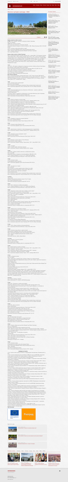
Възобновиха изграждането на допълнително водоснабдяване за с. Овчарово (54, 16)
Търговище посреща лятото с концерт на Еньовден (26, 443)
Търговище (37, 5)
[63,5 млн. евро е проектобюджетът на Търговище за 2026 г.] (27, 457)
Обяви (56, 5)
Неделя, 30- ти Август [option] (13, 1)
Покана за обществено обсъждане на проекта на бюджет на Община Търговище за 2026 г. (54, 71)
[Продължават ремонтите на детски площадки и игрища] (41, 457)
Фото (50, 5)
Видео (53, 5)
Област (41, 5)
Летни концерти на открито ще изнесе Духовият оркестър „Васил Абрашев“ (30, 435)
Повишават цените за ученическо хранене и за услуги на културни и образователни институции (54, 56)
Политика (44, 5)
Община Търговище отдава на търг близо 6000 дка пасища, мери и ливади (54, 32)
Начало (34, 5)
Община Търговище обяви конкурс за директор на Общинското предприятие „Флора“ (54, 22)
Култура (48, 5)
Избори (58, 5)
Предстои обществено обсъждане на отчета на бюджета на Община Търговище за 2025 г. (54, 87)
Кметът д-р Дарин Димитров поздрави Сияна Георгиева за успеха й (53, 50)
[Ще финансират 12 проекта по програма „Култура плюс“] (12, 429)
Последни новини (52, 11)
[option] (34, 1)
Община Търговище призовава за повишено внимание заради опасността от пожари (54, 98)
